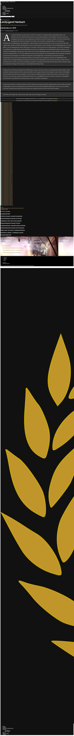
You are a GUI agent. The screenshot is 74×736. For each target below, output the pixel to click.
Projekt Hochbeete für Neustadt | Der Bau (10, 223)
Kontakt (4, 14)
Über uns (4, 9)
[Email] (3, 17)
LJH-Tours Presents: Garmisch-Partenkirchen (11, 216)
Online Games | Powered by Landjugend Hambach (12, 230)
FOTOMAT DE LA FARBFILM (9, 25)
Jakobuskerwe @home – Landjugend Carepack (11, 232)
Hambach (4, 208)
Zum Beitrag (54, 100)
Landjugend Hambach (9, 30)
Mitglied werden (6, 13)
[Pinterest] (2, 17)
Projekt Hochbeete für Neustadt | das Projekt (11, 218)
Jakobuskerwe (17, 25)
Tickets (4, 12)
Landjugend (13, 208)
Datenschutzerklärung (6, 263)
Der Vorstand (7, 11)
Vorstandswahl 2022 (5, 213)
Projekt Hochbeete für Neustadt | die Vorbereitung (12, 227)
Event (1, 25)
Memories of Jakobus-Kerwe (8, 8)
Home (4, 6)
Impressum (4, 262)
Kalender (4, 7)
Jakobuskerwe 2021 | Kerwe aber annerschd (10, 220)
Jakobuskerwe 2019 (7, 245)
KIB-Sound (37, 98)
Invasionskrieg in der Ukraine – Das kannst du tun (13, 250)
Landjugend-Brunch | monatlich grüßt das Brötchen (12, 225)
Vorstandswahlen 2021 (5, 234)
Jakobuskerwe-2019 (23, 25)
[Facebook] (0, 17)
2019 (1, 208)
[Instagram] (1, 17)
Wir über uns (7, 10)
